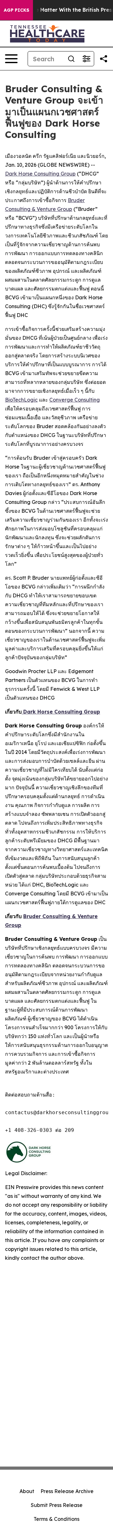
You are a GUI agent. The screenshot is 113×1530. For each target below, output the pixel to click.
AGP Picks (16, 10)
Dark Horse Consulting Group (40, 173)
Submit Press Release (57, 1505)
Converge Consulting (74, 400)
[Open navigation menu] (11, 58)
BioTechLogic (21, 400)
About (26, 1491)
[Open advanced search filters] (86, 58)
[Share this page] (103, 58)
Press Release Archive (67, 1491)
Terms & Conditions (56, 1519)
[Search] (71, 58)
